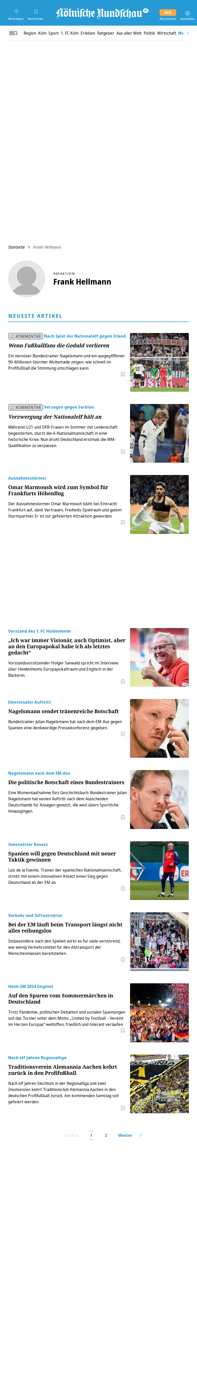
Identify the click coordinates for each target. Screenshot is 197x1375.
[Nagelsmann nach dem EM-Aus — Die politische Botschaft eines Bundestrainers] (159, 799)
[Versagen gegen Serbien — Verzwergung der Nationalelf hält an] (159, 433)
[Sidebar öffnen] (13, 33)
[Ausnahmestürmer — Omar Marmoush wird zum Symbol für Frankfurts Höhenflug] (159, 504)
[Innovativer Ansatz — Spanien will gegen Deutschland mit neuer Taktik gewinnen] (159, 870)
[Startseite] (102, 13)
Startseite (16, 247)
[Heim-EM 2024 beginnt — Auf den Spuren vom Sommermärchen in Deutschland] (159, 1012)
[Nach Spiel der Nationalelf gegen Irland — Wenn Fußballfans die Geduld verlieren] (159, 362)
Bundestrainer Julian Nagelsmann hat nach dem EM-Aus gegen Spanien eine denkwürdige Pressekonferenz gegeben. (65, 725)
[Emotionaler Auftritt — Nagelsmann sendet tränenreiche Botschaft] (159, 728)
